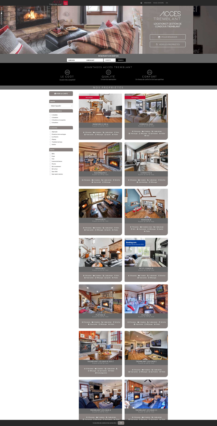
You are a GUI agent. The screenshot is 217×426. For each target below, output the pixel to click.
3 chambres (55, 122)
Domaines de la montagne (59, 134)
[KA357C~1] (146, 238)
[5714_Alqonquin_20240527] (100, 143)
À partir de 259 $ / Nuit (100, 221)
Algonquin (54, 131)
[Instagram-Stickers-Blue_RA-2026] (135, 240)
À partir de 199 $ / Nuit (100, 174)
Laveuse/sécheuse (57, 161)
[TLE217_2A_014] (146, 380)
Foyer (53, 156)
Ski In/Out (55, 169)
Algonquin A (100, 173)
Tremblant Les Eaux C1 (146, 410)
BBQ (53, 153)
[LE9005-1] (100, 238)
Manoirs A (100, 219)
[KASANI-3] (146, 143)
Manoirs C (100, 268)
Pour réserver (168, 37)
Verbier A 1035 (146, 124)
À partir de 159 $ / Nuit (146, 174)
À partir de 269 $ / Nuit (100, 126)
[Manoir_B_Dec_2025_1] (146, 189)
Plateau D (146, 315)
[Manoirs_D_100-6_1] (100, 94)
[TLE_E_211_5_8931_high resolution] (146, 331)
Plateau (54, 139)
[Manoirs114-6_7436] (100, 189)
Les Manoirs (55, 137)
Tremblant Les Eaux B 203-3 (100, 361)
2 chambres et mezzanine (59, 120)
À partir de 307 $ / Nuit (100, 363)
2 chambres (55, 117)
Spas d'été (55, 171)
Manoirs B (146, 220)
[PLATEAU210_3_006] (146, 285)
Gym (53, 158)
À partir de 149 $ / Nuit (146, 270)
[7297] (100, 380)
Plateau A (100, 315)
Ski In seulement (56, 166)
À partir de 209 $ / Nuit (146, 363)
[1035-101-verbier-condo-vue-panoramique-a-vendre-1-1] (146, 94)
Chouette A (146, 173)
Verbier (54, 144)
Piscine (54, 164)
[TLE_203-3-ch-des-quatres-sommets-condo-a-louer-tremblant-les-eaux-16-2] (100, 331)
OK (121, 423)
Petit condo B (146, 268)
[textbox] (61, 105)
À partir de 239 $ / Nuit (100, 270)
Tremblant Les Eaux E (146, 361)
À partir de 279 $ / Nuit (146, 126)
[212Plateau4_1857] (100, 285)
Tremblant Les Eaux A (100, 410)
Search (121, 60)
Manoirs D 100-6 (100, 124)
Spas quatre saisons (57, 174)
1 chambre (55, 115)
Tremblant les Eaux (57, 142)
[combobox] (61, 105)
